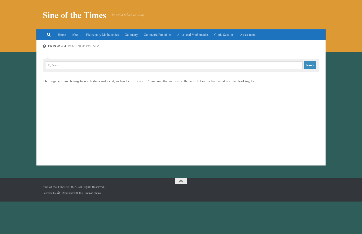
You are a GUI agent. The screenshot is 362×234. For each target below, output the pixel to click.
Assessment (248, 34)
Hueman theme (92, 193)
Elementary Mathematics (102, 34)
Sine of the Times (74, 14)
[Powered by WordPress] (58, 192)
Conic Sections (224, 34)
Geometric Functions (157, 34)
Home (62, 34)
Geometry (131, 34)
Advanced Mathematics (192, 34)
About (76, 34)
